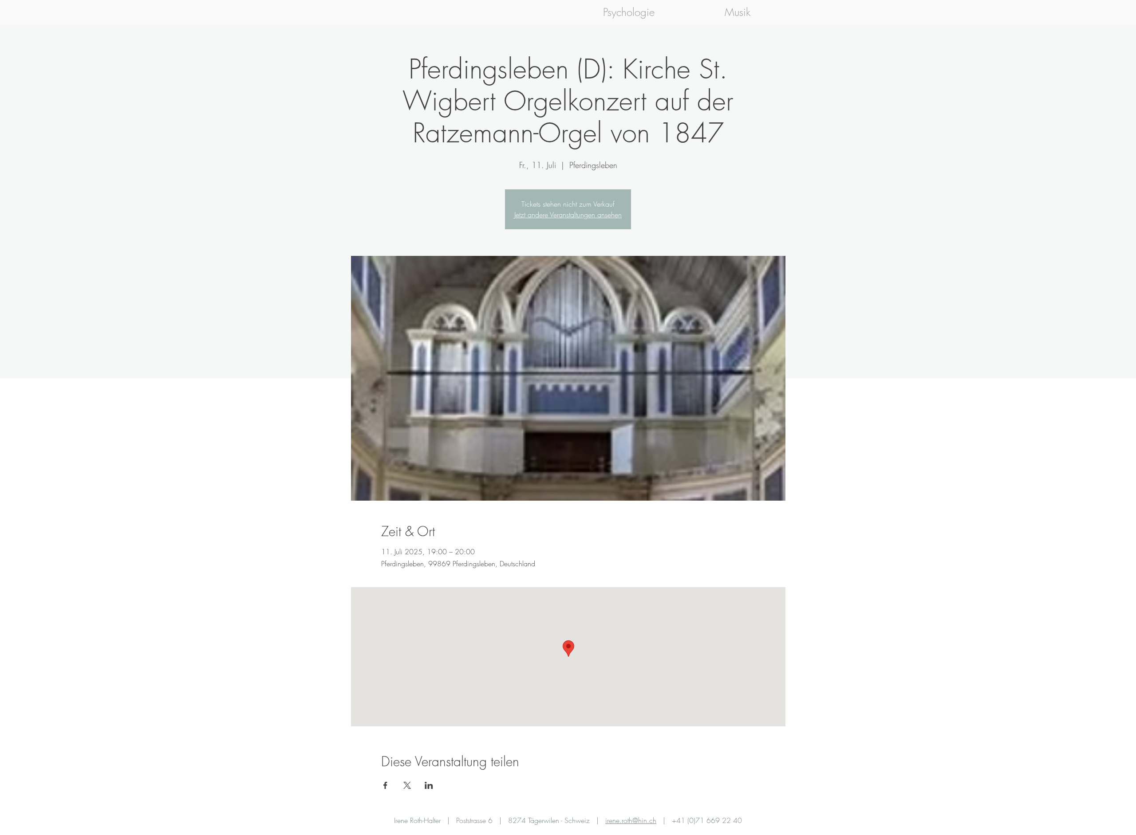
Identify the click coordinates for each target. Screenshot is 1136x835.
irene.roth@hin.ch (630, 820)
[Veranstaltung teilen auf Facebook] (385, 785)
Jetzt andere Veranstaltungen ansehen (568, 215)
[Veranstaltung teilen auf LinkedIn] (429, 785)
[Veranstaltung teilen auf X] (407, 785)
